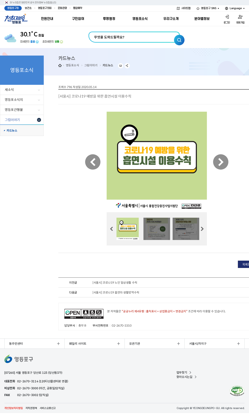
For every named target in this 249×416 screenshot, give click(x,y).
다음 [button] (220, 162)
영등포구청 (13, 8)
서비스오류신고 (48, 408)
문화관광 (62, 8)
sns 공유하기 (127, 65)
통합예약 (77, 8)
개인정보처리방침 (13, 408)
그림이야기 (91, 65)
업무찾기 (181, 372)
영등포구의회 (45, 8)
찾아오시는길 (184, 377)
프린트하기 (120, 65)
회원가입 (240, 22)
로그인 (227, 22)
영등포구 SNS (208, 8)
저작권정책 (31, 408)
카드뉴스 (108, 65)
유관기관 (134, 343)
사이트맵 (185, 8)
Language (236, 8)
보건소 (28, 8)
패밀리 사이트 (77, 343)
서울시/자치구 (198, 343)
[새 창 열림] (237, 390)
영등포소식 (72, 65)
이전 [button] (92, 162)
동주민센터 (16, 343)
